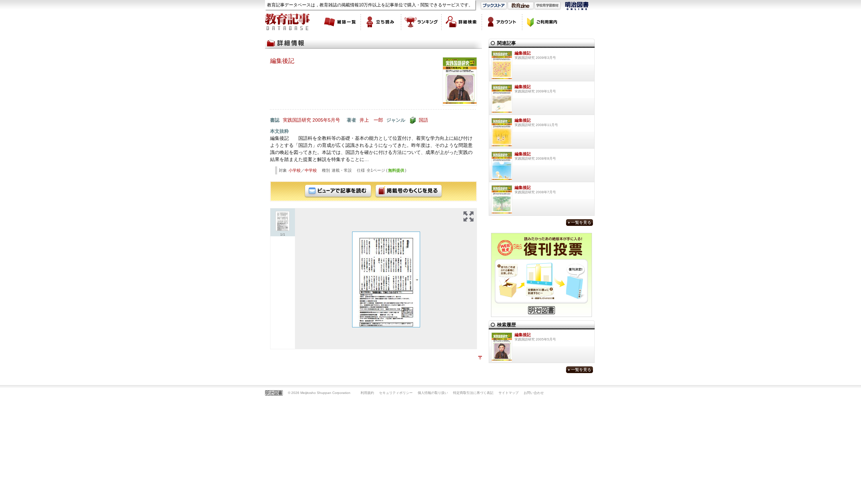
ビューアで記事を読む (338, 191)
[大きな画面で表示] (468, 216)
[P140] (386, 279)
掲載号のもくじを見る (408, 191)
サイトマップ (508, 393)
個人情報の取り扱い (433, 393)
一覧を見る (581, 222)
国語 (423, 120)
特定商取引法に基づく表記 (473, 393)
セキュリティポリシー (396, 393)
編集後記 (282, 60)
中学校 (311, 170)
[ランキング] (421, 21)
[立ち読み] (381, 21)
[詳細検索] (462, 21)
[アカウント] (502, 21)
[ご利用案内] (542, 21)
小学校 (295, 170)
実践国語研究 (297, 120)
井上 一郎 (371, 120)
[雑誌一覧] (341, 21)
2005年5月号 (326, 120)
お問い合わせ (534, 393)
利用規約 (367, 393)
